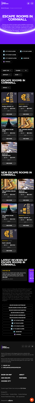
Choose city (6, 381)
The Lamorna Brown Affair (25, 130)
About (21, 374)
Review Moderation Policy (8, 396)
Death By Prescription (6, 154)
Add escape (5, 378)
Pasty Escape (23, 106)
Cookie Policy (13, 394)
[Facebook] (22, 346)
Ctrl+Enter (23, 388)
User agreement (20, 396)
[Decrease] (22, 70)
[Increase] (26, 70)
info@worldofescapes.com (12, 367)
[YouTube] (32, 346)
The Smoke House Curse (7, 130)
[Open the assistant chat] (32, 400)
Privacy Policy (5, 394)
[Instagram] (26, 346)
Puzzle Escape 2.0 (7, 106)
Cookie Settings (22, 394)
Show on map (6, 374)
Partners (23, 378)
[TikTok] (29, 346)
